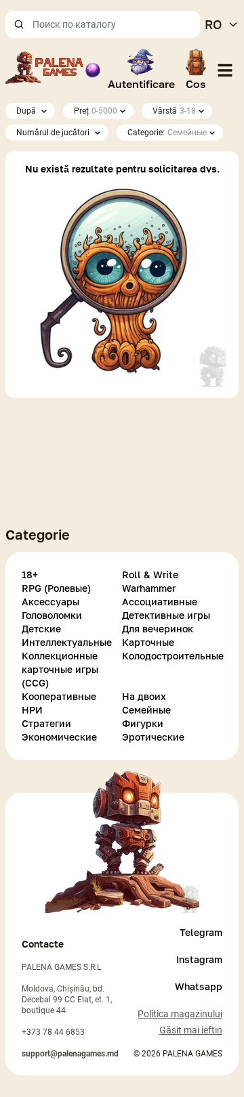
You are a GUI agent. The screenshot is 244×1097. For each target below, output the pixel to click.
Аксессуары (50, 601)
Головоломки (52, 615)
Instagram (199, 959)
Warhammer (149, 588)
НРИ (32, 710)
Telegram (201, 932)
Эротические (153, 737)
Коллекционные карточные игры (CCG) (60, 669)
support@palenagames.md (70, 1053)
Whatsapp (198, 986)
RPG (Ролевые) (56, 588)
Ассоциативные (159, 601)
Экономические (59, 737)
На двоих (144, 696)
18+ (30, 574)
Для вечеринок (157, 628)
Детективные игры (166, 615)
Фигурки (142, 723)
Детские (41, 628)
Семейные (146, 710)
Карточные (148, 642)
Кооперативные (59, 696)
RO (213, 24)
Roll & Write (150, 574)
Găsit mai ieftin (190, 1030)
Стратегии (46, 723)
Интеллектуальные (67, 642)
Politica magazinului (180, 1013)
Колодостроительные (172, 655)
